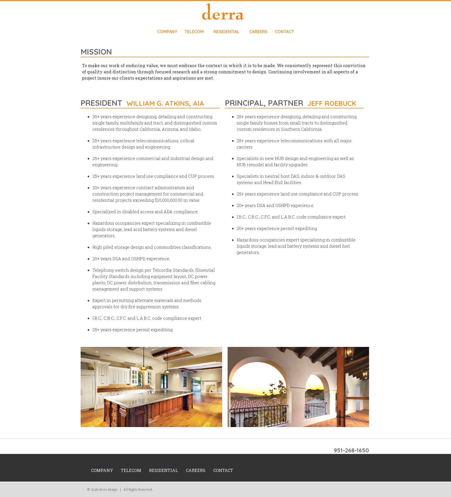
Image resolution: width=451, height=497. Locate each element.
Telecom (194, 31)
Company (167, 31)
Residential (226, 31)
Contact (284, 31)
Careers (258, 31)
